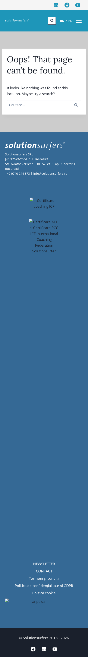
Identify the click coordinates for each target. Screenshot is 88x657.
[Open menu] (79, 20)
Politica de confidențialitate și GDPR (44, 585)
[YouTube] (78, 5)
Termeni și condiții (44, 578)
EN (70, 21)
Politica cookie (44, 592)
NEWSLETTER (44, 563)
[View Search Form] (52, 21)
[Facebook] (67, 5)
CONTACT (44, 571)
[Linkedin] (56, 5)
